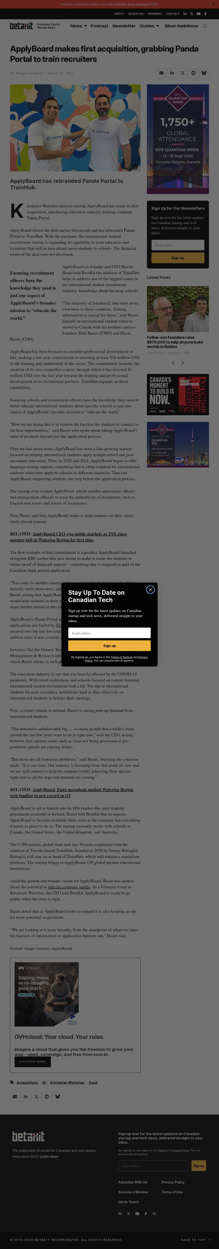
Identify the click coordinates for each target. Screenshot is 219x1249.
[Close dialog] (150, 589)
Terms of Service (122, 657)
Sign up (109, 646)
